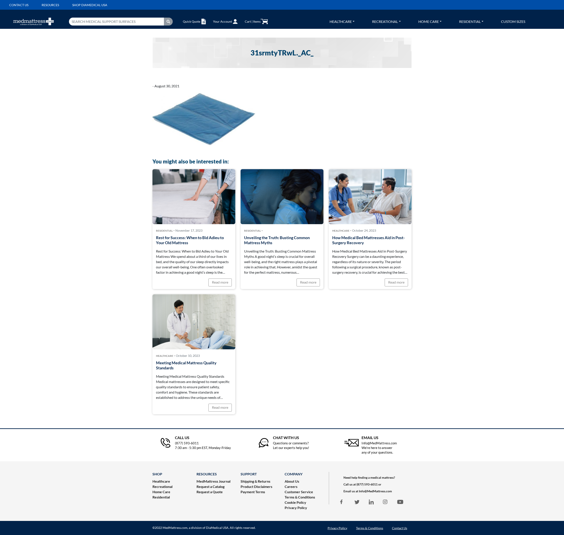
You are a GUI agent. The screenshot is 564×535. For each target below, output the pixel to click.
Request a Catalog (210, 486)
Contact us (18, 5)
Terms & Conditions (300, 497)
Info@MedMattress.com (375, 491)
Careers (291, 486)
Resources (50, 5)
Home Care (161, 492)
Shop (157, 474)
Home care (428, 21)
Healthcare (341, 21)
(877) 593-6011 (367, 484)
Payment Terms (253, 492)
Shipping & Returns (255, 481)
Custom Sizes (513, 21)
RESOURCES (207, 474)
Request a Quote (210, 492)
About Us (292, 481)
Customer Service (299, 492)
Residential (470, 21)
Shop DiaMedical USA (89, 5)
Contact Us (399, 528)
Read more (220, 282)
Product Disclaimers (256, 486)
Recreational (385, 21)
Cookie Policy (295, 502)
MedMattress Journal (213, 481)
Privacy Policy (296, 508)
